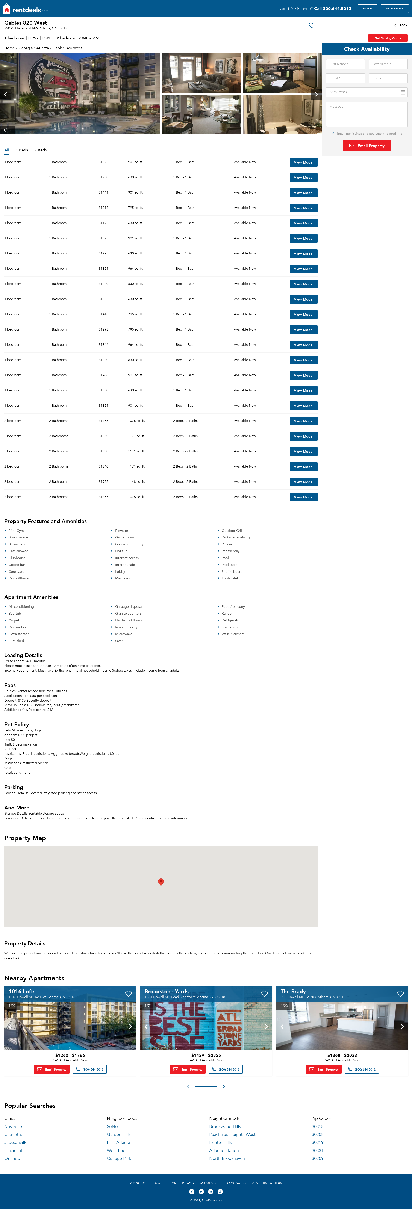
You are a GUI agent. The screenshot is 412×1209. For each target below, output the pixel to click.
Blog (155, 1183)
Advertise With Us (267, 1183)
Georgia (25, 48)
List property (394, 9)
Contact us (236, 1183)
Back (403, 25)
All (6, 150)
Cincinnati (13, 1150)
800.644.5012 (332, 8)
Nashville (13, 1126)
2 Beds (40, 150)
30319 (318, 1142)
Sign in (367, 9)
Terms (171, 1183)
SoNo (112, 1126)
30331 (318, 1150)
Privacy (188, 1183)
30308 (318, 1134)
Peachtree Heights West (232, 1134)
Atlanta (42, 48)
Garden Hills (119, 1134)
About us (137, 1183)
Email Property (371, 145)
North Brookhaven (227, 1158)
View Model (303, 162)
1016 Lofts (22, 991)
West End (116, 1150)
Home (9, 48)
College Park (119, 1158)
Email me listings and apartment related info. (370, 133)
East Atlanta (118, 1142)
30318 (318, 1126)
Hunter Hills (220, 1142)
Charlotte (13, 1134)
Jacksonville (15, 1142)
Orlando (12, 1158)
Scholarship (210, 1183)
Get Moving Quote (388, 38)
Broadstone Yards (167, 991)
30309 (318, 1158)
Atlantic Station (224, 1150)
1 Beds (22, 150)
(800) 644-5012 (92, 1069)
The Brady (293, 991)
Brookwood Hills (225, 1126)
